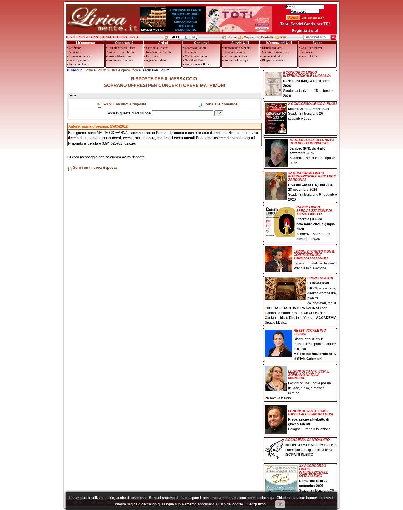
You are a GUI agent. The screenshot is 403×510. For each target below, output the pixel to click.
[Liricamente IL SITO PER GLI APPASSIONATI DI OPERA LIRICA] (103, 31)
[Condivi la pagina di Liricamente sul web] (181, 38)
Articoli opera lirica (197, 64)
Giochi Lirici (309, 56)
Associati (74, 51)
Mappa (248, 37)
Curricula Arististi (157, 47)
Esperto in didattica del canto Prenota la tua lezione (315, 260)
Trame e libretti (272, 56)
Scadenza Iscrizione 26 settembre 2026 (312, 111)
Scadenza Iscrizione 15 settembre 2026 (308, 84)
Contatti (267, 37)
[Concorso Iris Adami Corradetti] (239, 31)
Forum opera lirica (235, 56)
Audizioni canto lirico (121, 47)
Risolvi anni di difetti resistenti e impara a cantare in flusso (315, 344)
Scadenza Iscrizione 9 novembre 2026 (312, 186)
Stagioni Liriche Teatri (276, 51)
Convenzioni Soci (80, 56)
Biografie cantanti (273, 60)
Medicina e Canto (196, 56)
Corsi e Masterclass (119, 56)
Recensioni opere (195, 47)
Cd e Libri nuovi (311, 47)
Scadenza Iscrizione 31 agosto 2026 (312, 151)
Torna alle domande (220, 104)
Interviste (191, 51)
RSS (283, 37)
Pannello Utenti (78, 64)
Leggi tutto (256, 504)
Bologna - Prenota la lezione (310, 420)
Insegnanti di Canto (158, 51)
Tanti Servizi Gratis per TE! (305, 24)
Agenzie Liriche (156, 60)
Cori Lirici (152, 56)
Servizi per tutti (78, 60)
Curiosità (306, 51)
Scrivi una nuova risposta (123, 104)
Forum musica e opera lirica (117, 70)
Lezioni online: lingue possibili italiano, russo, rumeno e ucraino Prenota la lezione (299, 385)
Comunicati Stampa (235, 60)
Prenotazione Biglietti (237, 47)
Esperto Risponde (234, 51)
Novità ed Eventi (195, 60)
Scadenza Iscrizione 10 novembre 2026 (315, 223)
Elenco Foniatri (272, 47)
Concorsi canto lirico (120, 51)
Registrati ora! (305, 30)
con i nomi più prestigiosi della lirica (311, 447)
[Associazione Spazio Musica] (173, 31)
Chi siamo (75, 47)
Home (232, 37)
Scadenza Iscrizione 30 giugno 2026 (316, 481)
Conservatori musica (120, 60)
